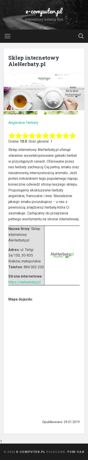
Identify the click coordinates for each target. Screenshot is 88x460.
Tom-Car (75, 451)
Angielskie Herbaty (23, 123)
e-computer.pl (43, 10)
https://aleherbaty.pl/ (24, 282)
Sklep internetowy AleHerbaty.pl (33, 61)
